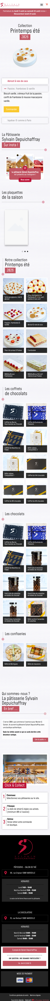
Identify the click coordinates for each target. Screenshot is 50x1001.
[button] (41, 5)
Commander (11, 115)
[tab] (25, 81)
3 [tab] (22, 251)
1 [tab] (27, 251)
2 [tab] (25, 251)
